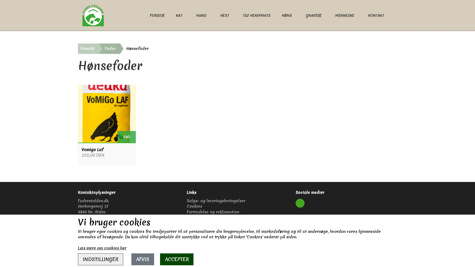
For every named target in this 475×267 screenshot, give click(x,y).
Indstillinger (100, 259)
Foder (110, 48)
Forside (157, 15)
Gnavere (314, 15)
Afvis (142, 259)
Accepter (177, 259)
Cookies (194, 206)
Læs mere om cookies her (102, 248)
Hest (224, 15)
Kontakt (376, 15)
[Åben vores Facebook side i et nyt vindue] (300, 203)
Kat (179, 15)
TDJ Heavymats (256, 15)
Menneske (344, 15)
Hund (201, 15)
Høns (287, 15)
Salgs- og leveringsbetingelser (216, 200)
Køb (126, 136)
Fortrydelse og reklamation (213, 212)
